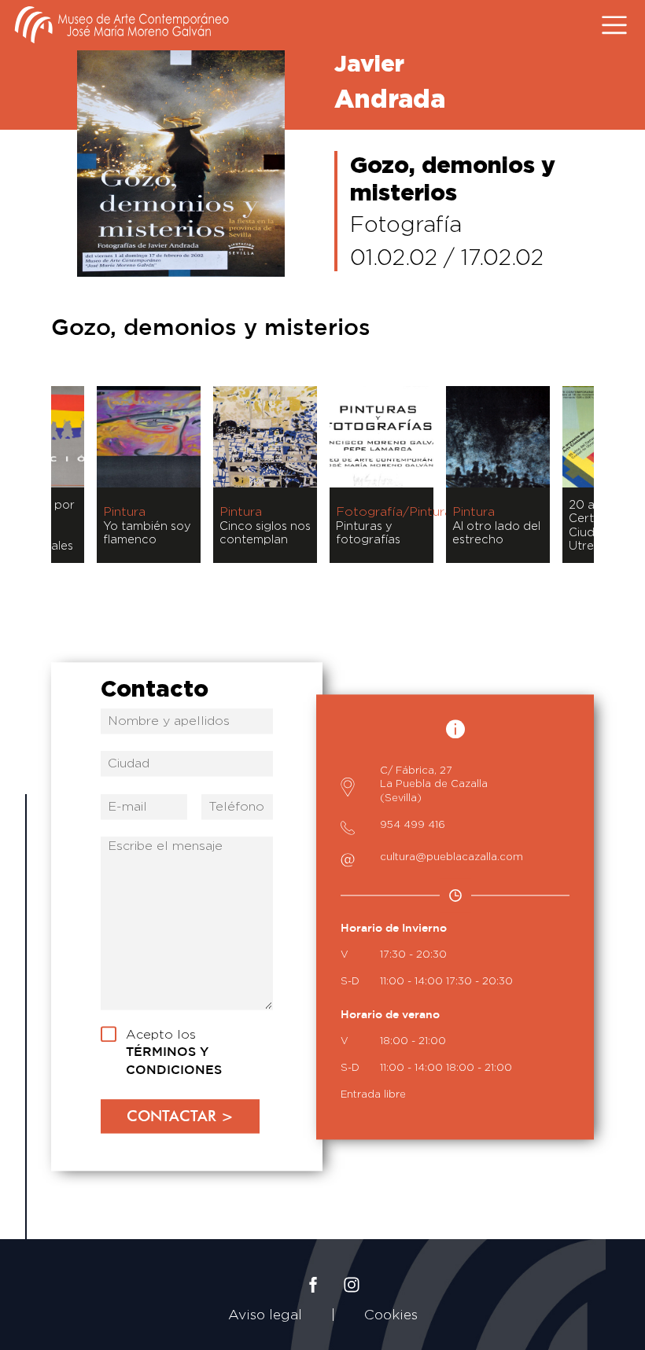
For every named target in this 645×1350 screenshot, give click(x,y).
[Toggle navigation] (612, 25)
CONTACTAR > (180, 1116)
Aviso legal (265, 1314)
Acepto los (174, 1052)
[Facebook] (313, 1272)
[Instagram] (351, 1272)
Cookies (391, 1314)
